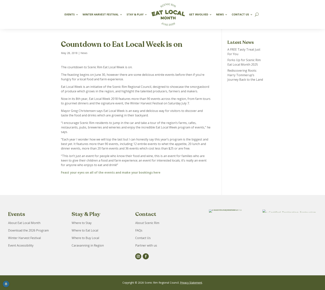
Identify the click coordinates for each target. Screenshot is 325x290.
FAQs (138, 230)
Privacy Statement (191, 282)
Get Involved (198, 14)
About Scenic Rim (147, 223)
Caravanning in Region (88, 245)
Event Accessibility (20, 245)
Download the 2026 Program (28, 230)
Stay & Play (135, 14)
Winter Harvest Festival (101, 14)
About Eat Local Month (24, 223)
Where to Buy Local (85, 238)
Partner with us (146, 245)
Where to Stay (82, 223)
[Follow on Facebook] (146, 256)
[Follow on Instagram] (138, 256)
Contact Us (240, 14)
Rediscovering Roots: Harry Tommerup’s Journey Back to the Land (245, 75)
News (220, 14)
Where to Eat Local (85, 230)
